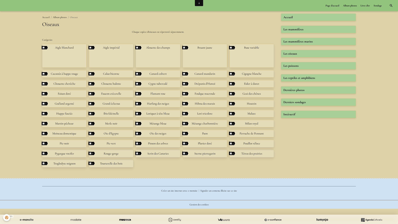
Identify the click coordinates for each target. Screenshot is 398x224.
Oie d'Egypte (111, 133)
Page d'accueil (332, 5)
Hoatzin (251, 103)
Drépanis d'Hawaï (204, 84)
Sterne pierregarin (204, 153)
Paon (205, 133)
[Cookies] (6, 217)
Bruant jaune (204, 47)
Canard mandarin (204, 74)
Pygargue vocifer (64, 153)
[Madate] (76, 219)
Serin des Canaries (158, 153)
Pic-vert (111, 143)
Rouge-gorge (111, 153)
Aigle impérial (111, 47)
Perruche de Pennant (252, 133)
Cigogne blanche (251, 74)
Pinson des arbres (158, 143)
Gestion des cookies (199, 204)
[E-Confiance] (273, 219)
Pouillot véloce (251, 143)
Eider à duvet (251, 84)
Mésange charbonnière (205, 123)
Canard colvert (158, 74)
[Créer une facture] (223, 219)
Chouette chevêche (64, 84)
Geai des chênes (252, 94)
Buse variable (251, 47)
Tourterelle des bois (111, 163)
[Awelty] (174, 219)
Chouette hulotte (111, 84)
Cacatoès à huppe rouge (64, 74)
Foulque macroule (205, 94)
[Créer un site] (26, 219)
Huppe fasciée (64, 113)
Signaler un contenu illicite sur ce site (218, 190)
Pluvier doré (205, 143)
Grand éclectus (111, 103)
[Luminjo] (322, 219)
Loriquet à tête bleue (158, 113)
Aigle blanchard (64, 47)
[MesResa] (125, 219)
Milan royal (251, 123)
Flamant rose (157, 94)
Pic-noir (64, 143)
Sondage (378, 5)
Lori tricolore (205, 113)
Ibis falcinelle (111, 113)
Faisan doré (64, 94)
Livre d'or (365, 5)
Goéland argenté (64, 103)
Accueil (46, 17)
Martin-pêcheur (64, 123)
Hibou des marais (205, 103)
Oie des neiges (158, 133)
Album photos (350, 5)
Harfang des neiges (158, 103)
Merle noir (111, 123)
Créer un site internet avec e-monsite (179, 190)
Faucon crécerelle (111, 94)
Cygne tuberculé (157, 84)
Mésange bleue (158, 123)
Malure (252, 113)
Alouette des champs (158, 47)
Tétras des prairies (251, 153)
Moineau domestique (64, 133)
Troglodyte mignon (64, 163)
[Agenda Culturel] (371, 219)
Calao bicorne (111, 74)
